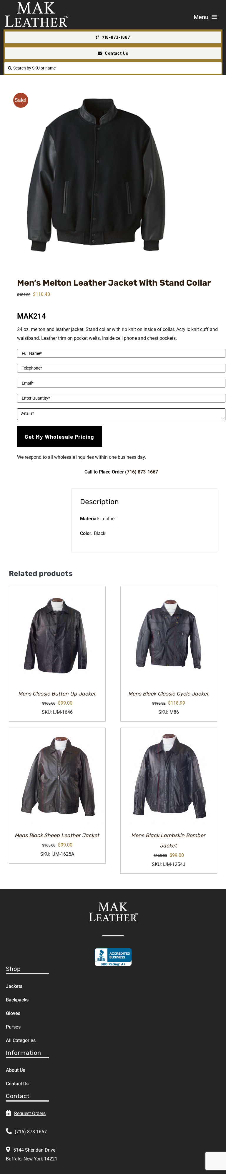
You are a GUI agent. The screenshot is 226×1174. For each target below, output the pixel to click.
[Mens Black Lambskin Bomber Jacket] (169, 776)
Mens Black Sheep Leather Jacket (57, 835)
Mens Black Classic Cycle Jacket (169, 694)
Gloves (13, 1013)
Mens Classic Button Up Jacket (57, 694)
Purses (13, 1027)
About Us (15, 1070)
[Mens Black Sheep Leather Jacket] (57, 776)
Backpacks (17, 1000)
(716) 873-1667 (141, 472)
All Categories (21, 1040)
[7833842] (113, 175)
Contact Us (17, 1084)
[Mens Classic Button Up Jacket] (57, 634)
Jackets (14, 986)
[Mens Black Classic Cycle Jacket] (169, 634)
